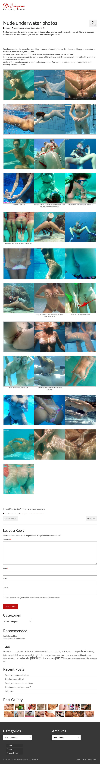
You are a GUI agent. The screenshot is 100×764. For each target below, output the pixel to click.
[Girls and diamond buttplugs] (19, 714)
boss (8, 28)
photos (19, 513)
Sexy (38, 28)
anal (22, 651)
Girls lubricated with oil (14, 679)
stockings (82, 658)
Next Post (91, 519)
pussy (23, 513)
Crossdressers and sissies (14, 638)
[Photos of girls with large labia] (29, 714)
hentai (45, 655)
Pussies (33, 28)
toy (91, 658)
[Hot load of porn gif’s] (30, 707)
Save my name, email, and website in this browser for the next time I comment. (33, 598)
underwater (40, 513)
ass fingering (57, 652)
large (75, 655)
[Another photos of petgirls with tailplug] (64, 707)
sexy (70, 658)
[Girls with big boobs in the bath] (89, 714)
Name (5, 568)
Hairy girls (9, 691)
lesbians (81, 655)
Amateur (23, 28)
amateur (7, 651)
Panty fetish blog (10, 636)
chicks (10, 655)
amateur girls (15, 652)
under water (32, 513)
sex (27, 513)
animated (29, 651)
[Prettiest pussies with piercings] (39, 714)
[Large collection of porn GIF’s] (52, 707)
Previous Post (10, 519)
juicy (63, 655)
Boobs (28, 28)
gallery (27, 655)
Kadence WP (35, 759)
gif (30, 655)
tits (87, 658)
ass (46, 651)
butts (5, 655)
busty (91, 652)
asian (41, 652)
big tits (78, 652)
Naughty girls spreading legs (17, 675)
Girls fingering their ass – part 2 (18, 687)
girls (39, 654)
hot (50, 655)
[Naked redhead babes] (49, 714)
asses (6, 513)
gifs (33, 655)
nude (14, 513)
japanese (56, 655)
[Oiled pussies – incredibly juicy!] (78, 714)
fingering (21, 655)
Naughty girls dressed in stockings (19, 683)
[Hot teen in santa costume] (77, 707)
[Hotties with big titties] (41, 707)
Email (5, 578)
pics (44, 658)
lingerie (88, 655)
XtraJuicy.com (14, 6)
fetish (15, 655)
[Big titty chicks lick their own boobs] (8, 714)
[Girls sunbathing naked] (85, 707)
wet (4, 661)
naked (19, 658)
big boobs (71, 652)
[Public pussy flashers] (72, 707)
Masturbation (9, 658)
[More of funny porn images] (19, 707)
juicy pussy (69, 655)
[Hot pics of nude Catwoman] (59, 714)
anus (37, 652)
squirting (76, 658)
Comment (7, 539)
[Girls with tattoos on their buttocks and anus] (68, 714)
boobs (10, 513)
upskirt (94, 658)
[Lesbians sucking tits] (8, 707)
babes (65, 651)
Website (6, 588)
